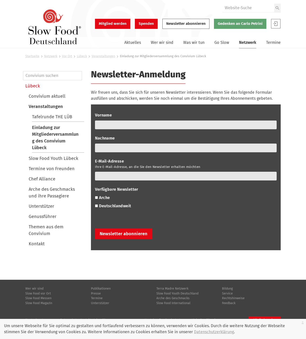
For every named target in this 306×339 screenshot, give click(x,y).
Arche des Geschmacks (173, 298)
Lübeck (82, 56)
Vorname (104, 115)
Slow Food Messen (38, 298)
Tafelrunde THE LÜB (52, 116)
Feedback (228, 303)
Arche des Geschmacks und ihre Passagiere (52, 192)
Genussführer (42, 216)
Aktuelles (132, 42)
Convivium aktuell (47, 96)
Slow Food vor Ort (38, 293)
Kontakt (37, 243)
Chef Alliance (42, 179)
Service (227, 293)
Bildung (227, 288)
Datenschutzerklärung (214, 331)
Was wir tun (194, 42)
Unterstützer (41, 206)
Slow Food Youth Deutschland (177, 293)
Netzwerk (247, 42)
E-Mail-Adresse (147, 164)
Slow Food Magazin (38, 303)
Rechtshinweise (233, 298)
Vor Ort (67, 56)
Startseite (32, 56)
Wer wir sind (162, 42)
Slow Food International (173, 303)
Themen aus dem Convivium (46, 230)
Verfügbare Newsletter (117, 189)
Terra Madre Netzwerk (172, 288)
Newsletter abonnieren (186, 23)
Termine (273, 42)
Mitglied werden (113, 23)
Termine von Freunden (52, 168)
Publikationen (101, 288)
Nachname (105, 138)
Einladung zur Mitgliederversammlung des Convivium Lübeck (55, 137)
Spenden (146, 23)
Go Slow (221, 42)
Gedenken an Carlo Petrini (240, 23)
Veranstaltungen (103, 56)
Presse (96, 293)
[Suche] (277, 8)
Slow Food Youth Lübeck (53, 158)
